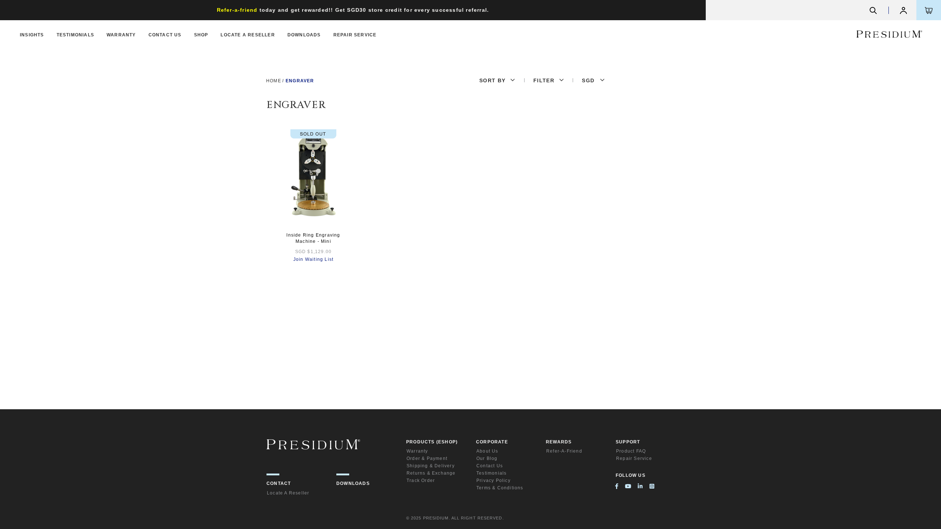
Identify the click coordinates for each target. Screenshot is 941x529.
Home (273, 80)
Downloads (304, 34)
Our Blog (487, 458)
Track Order (421, 480)
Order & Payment (427, 458)
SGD (588, 80)
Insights (32, 34)
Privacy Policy (493, 480)
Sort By (492, 80)
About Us (487, 451)
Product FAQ (631, 451)
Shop (201, 34)
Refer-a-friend (564, 451)
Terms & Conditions (499, 487)
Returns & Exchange (431, 473)
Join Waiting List (313, 259)
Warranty (121, 34)
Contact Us (165, 34)
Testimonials (75, 34)
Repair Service (355, 34)
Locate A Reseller (248, 34)
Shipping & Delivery (431, 465)
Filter (543, 80)
